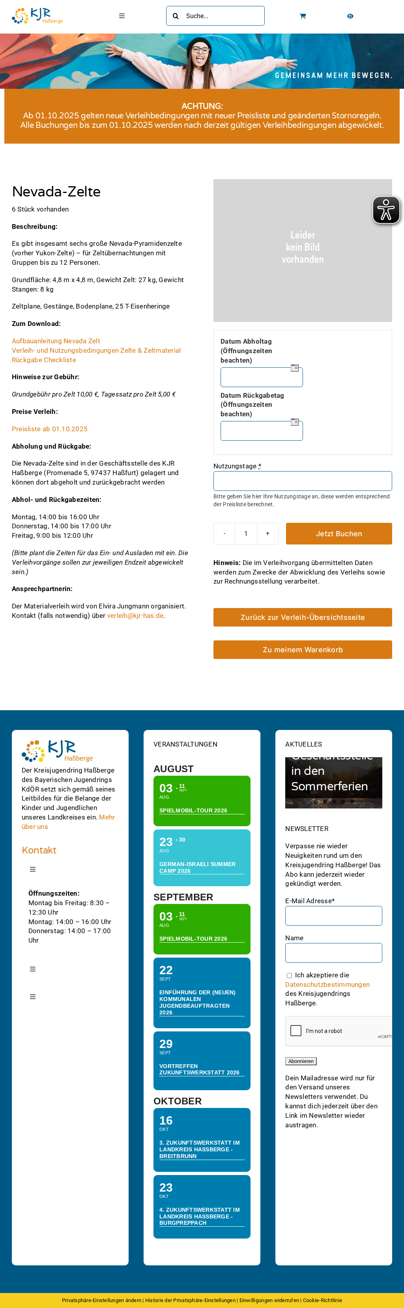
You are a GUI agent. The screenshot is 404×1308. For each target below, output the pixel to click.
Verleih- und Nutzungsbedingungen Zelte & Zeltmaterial (96, 350)
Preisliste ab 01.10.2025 (50, 429)
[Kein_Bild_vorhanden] (302, 250)
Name (294, 938)
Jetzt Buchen (339, 534)
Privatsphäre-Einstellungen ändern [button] (101, 1300)
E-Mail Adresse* (310, 901)
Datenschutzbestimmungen (327, 984)
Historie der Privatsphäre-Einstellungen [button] (190, 1300)
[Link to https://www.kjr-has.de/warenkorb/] (303, 16)
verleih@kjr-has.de (135, 615)
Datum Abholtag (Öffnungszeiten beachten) (246, 350)
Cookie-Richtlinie (322, 1300)
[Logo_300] (37, 11)
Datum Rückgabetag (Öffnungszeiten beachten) (252, 404)
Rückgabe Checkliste (44, 359)
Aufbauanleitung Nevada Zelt (56, 341)
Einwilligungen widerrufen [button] (269, 1300)
